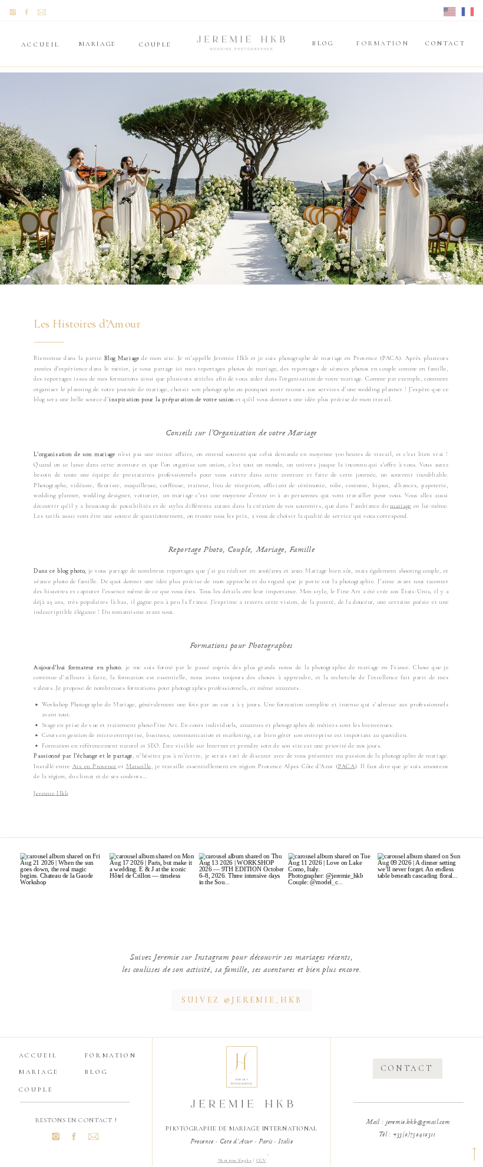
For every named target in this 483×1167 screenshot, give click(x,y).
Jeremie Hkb (51, 792)
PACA (346, 765)
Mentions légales (235, 1160)
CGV (261, 1160)
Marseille (138, 765)
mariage (400, 505)
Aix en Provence (94, 765)
